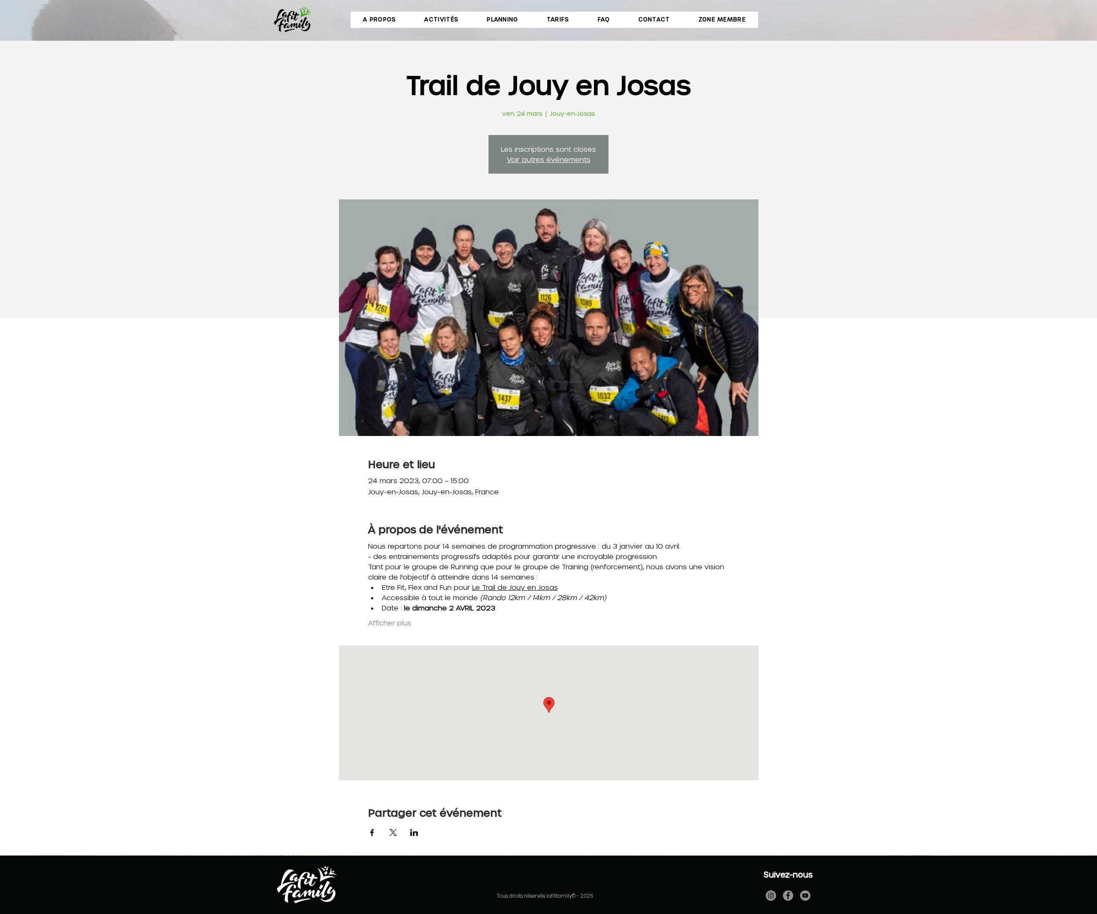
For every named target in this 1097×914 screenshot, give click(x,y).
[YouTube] (805, 895)
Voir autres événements (548, 159)
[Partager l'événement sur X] (393, 832)
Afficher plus (389, 623)
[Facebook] (788, 895)
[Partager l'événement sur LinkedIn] (414, 832)
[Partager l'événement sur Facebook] (372, 832)
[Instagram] (771, 895)
